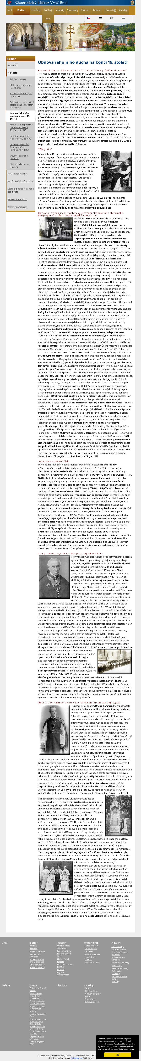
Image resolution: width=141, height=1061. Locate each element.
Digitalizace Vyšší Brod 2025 (37, 1037)
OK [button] (118, 1055)
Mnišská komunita (92, 954)
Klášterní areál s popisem (63, 960)
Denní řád (89, 951)
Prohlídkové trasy (64, 951)
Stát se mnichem (91, 946)
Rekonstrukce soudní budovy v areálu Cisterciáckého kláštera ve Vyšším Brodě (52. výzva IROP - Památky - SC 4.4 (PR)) (38, 1026)
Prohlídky (36, 10)
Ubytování (110, 10)
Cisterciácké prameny (120, 963)
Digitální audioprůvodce (63, 973)
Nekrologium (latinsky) (117, 972)
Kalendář (12, 65)
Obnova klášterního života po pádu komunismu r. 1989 (19, 147)
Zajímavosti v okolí (92, 1002)
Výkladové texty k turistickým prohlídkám (36, 995)
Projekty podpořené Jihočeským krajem (37, 1002)
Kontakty (123, 10)
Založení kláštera (18, 79)
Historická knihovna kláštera (19, 165)
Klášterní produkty (17, 206)
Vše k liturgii (117, 965)
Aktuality (60, 10)
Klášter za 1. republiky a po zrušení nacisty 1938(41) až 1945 (21, 127)
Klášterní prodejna (17, 173)
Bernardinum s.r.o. (17, 199)
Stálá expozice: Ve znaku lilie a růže (21, 190)
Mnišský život (48, 14)
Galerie (84, 10)
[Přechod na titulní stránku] (70, 4)
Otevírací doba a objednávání (63, 947)
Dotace (96, 10)
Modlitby (115, 981)
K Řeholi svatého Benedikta (118, 958)
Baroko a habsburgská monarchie (21, 95)
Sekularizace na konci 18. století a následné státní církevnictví (22, 105)
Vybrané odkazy (91, 999)
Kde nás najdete (91, 991)
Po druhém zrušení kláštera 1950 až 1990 (20, 137)
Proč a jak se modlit (92, 962)
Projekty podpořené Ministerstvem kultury (37, 1008)
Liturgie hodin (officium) (90, 958)
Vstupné (60, 969)
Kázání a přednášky (120, 968)
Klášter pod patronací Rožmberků (20, 86)
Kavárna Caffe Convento (21, 181)
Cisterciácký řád (91, 948)
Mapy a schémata (119, 949)
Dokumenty (72, 10)
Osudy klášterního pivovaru (19, 157)
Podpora (88, 988)
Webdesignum (76, 1058)
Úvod (9, 10)
